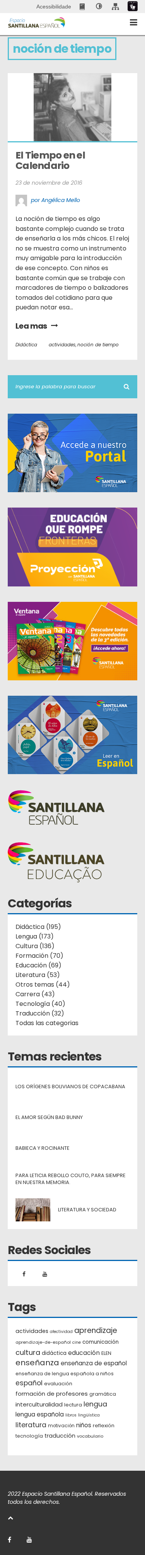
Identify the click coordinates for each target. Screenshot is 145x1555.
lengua (95, 1404)
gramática (102, 1394)
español (29, 1383)
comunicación (100, 1342)
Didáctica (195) (38, 926)
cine (76, 1342)
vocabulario (90, 1436)
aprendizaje (95, 1331)
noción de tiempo (98, 344)
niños (83, 1425)
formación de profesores (51, 1394)
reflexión (103, 1425)
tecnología (29, 1436)
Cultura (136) (35, 946)
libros (71, 1415)
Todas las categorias (46, 1023)
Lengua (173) (34, 936)
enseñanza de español (94, 1363)
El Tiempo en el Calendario (51, 161)
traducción (59, 1436)
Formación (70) (39, 955)
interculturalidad (39, 1404)
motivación (61, 1426)
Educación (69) (38, 965)
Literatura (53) (37, 974)
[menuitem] (83, 7)
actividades (62, 344)
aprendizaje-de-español (43, 1342)
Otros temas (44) (42, 984)
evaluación (58, 1383)
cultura (27, 1352)
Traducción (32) (39, 1013)
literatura (30, 1425)
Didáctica (26, 344)
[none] (99, 6)
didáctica (54, 1353)
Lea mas (31, 326)
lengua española (39, 1414)
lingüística (89, 1415)
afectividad (61, 1332)
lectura (73, 1404)
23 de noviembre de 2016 (48, 183)
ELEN (106, 1353)
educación (84, 1353)
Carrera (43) (35, 994)
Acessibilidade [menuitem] (53, 6)
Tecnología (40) (40, 1003)
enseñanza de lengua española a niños (64, 1373)
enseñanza (37, 1363)
